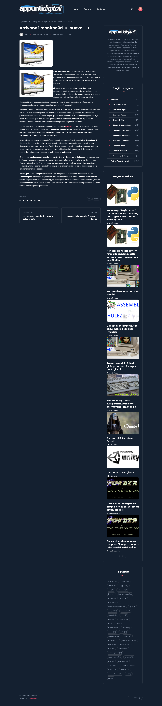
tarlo (111, 661)
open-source (113, 636)
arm (111, 590)
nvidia (123, 632)
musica (112, 632)
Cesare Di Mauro (112, 223)
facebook (125, 611)
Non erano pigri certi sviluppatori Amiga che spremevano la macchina (121, 403)
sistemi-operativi (115, 653)
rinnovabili (125, 644)
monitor (96, 199)
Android (112, 586)
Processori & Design (121, 156)
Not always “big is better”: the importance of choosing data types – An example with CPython (122, 215)
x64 (128, 674)
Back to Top (136, 698)
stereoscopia (70, 126)
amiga (125, 581)
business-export (125, 594)
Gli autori (74, 9)
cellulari (112, 598)
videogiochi (129, 665)
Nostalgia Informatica (121, 141)
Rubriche (87, 9)
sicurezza (123, 648)
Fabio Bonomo (112, 445)
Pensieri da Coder (120, 151)
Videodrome (113, 665)
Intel (124, 615)
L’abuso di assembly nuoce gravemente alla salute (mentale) (122, 328)
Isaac (26, 34)
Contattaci (101, 9)
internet (112, 619)
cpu (132, 606)
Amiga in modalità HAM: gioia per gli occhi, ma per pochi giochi (121, 366)
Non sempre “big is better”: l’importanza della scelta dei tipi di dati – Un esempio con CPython (122, 255)
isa (110, 623)
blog (111, 594)
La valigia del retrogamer (122, 130)
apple (124, 586)
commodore (113, 602)
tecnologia (123, 661)
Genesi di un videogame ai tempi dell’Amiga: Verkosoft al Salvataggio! (123, 506)
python (112, 644)
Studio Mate (32, 698)
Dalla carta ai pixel (120, 110)
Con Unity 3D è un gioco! (120, 472)
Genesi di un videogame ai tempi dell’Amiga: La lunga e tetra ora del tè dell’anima (123, 544)
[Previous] (121, 556)
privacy (127, 636)
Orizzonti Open (119, 146)
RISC (111, 648)
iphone (124, 619)
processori (113, 640)
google (112, 615)
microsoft (113, 628)
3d (89, 199)
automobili (123, 590)
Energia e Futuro (119, 115)
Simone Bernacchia (113, 513)
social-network (114, 657)
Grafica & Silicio (119, 120)
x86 (110, 678)
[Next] (124, 556)
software (129, 657)
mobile (126, 628)
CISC (123, 598)
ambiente (112, 581)
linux (120, 623)
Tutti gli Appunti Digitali (40, 34)
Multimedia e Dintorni (121, 135)
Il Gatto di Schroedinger (122, 125)
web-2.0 (112, 670)
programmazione (129, 640)
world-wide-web (115, 674)
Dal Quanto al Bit (119, 105)
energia (112, 611)
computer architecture (116, 606)
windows (125, 670)
